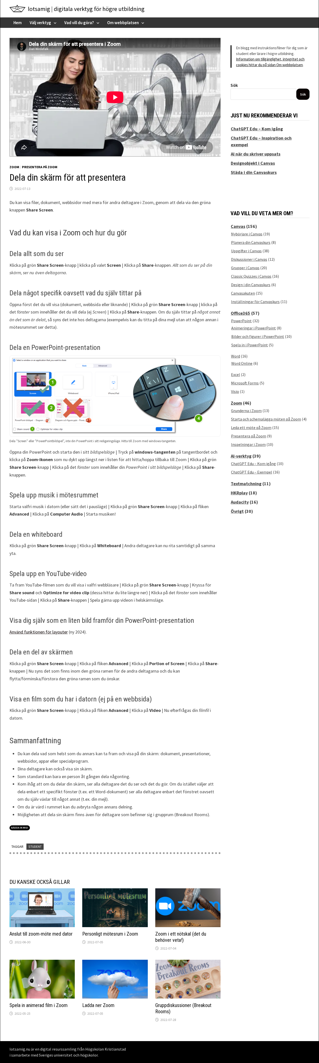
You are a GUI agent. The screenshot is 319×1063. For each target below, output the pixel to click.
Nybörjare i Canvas (246, 233)
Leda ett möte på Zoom (251, 427)
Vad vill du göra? (79, 22)
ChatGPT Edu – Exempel (251, 472)
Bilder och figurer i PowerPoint (257, 336)
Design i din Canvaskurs (250, 284)
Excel (235, 374)
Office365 (240, 313)
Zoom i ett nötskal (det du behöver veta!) (180, 937)
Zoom (14, 167)
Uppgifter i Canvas (246, 250)
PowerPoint (241, 320)
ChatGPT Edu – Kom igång (257, 129)
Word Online (241, 363)
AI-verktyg (241, 456)
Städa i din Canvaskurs (254, 172)
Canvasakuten (243, 293)
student (35, 846)
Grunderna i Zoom (246, 410)
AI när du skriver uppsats (255, 154)
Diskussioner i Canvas (249, 259)
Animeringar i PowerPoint (253, 327)
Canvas (238, 226)
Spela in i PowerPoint (249, 344)
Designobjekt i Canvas (253, 163)
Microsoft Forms (245, 382)
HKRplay (239, 493)
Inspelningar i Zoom (248, 444)
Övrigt (237, 511)
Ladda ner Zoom (98, 1005)
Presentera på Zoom (39, 167)
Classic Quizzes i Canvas (251, 276)
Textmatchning (246, 483)
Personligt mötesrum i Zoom (110, 934)
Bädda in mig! (19, 827)
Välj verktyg (40, 22)
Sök (234, 85)
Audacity (240, 502)
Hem (17, 22)
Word (235, 356)
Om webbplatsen (123, 22)
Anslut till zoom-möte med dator (41, 934)
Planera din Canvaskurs (250, 242)
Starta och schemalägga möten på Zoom (266, 419)
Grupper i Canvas (245, 267)
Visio (235, 391)
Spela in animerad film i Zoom (38, 1005)
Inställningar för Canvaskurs (255, 301)
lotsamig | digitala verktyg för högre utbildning (86, 9)
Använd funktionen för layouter (38, 632)
